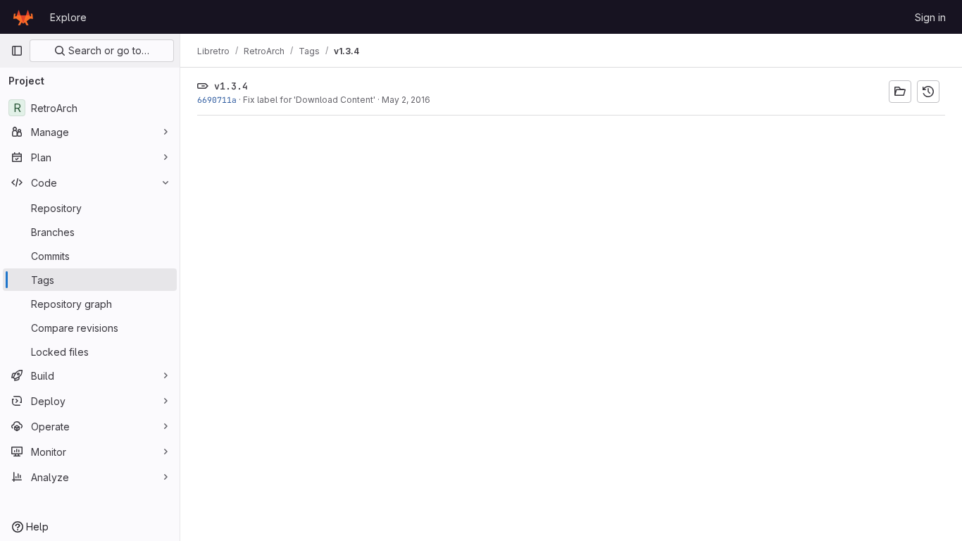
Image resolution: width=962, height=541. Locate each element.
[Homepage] (23, 17)
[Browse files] (900, 91)
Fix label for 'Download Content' (309, 99)
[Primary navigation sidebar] (17, 50)
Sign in (930, 17)
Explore (68, 17)
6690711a (217, 99)
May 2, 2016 (406, 99)
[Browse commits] (928, 91)
